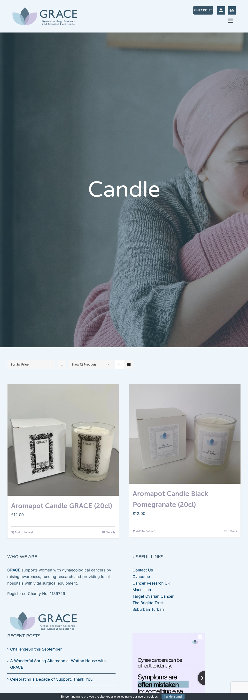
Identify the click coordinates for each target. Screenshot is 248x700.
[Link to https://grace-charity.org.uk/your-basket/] (232, 10)
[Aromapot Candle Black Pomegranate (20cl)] (184, 434)
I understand (173, 696)
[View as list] (128, 364)
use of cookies (148, 696)
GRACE (13, 570)
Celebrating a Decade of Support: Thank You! (52, 679)
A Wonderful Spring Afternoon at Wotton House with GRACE (58, 664)
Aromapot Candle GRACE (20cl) (61, 506)
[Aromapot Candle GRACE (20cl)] (63, 440)
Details (110, 532)
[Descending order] (62, 364)
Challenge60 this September (36, 649)
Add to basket (24, 532)
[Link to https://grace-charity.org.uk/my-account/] (221, 10)
